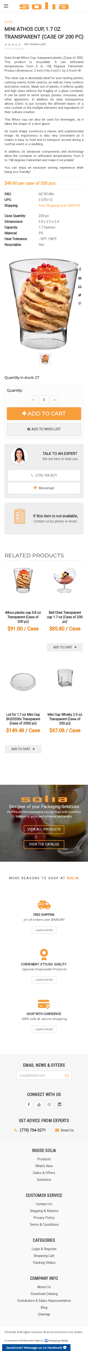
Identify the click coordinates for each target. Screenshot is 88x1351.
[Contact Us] (19, 516)
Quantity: (15, 390)
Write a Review (14, 48)
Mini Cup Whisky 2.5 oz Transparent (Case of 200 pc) (64, 719)
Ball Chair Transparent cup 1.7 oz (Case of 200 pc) (65, 617)
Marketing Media (56, 1340)
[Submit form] (67, 1075)
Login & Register (44, 1249)
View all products (44, 829)
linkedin (59, 1104)
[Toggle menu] (6, 6)
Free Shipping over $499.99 (59, 206)
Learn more (44, 930)
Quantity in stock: (21, 378)
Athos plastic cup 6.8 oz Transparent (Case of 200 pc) (23, 617)
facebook (28, 1104)
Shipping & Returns (44, 1211)
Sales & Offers (44, 1173)
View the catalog (44, 844)
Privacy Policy (44, 1218)
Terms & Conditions (44, 1225)
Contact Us (44, 1204)
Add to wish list (46, 429)
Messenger (46, 488)
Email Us (67, 1130)
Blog (44, 1307)
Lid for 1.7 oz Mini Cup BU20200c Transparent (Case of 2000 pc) (23, 719)
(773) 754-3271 (46, 475)
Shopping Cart (44, 1256)
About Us (44, 1287)
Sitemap (44, 1314)
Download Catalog (44, 1294)
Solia (73, 878)
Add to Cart (47, 413)
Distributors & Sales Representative (44, 1301)
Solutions (44, 1180)
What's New (44, 1166)
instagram (49, 1104)
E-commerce (11, 1340)
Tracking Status (44, 1263)
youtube (39, 1104)
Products (44, 1159)
